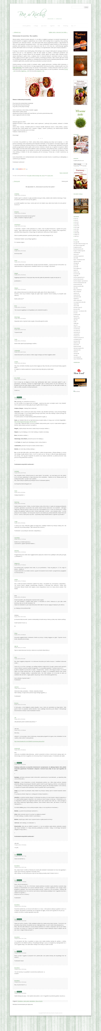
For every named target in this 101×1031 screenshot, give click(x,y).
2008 (76, 234)
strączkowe (76, 332)
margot (16, 249)
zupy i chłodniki (77, 358)
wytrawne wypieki (78, 348)
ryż (74, 321)
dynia (75, 257)
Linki (59, 25)
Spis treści (44, 25)
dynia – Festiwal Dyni (78, 259)
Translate (84, 165)
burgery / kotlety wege (79, 250)
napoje (75, 304)
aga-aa (16, 646)
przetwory (76, 314)
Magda (16, 273)
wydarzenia (76, 346)
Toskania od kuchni (78, 337)
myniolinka (17, 537)
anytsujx (16, 550)
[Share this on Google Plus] (19, 169)
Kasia (15, 260)
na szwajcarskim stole (78, 302)
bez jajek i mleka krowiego (33, 175)
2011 (76, 229)
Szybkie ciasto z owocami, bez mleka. (58, 32)
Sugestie (52, 25)
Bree (15, 306)
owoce (43, 175)
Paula (15, 339)
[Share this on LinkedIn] (17, 169)
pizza (75, 312)
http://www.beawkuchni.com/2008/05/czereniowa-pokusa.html (29, 741)
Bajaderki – (40, 71)
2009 (76, 232)
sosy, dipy (76, 330)
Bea (15, 397)
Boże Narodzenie (77, 249)
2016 (76, 220)
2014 (76, 224)
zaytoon (16, 687)
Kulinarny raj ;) (17, 32)
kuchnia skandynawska (79, 282)
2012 (76, 227)
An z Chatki (17, 378)
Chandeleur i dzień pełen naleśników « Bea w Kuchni (29, 1001)
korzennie (76, 273)
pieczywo (76, 309)
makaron (76, 293)
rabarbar (76, 318)
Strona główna (27, 25)
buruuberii (17, 865)
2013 (76, 225)
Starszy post (16, 181)
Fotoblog (65, 25)
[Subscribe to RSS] (25, 169)
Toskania (76, 335)
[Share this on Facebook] (13, 169)
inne (75, 265)
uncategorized (77, 339)
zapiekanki (76, 350)
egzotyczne (76, 261)
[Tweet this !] (15, 169)
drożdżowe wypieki (78, 256)
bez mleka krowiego (78, 245)
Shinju (15, 633)
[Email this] (27, 169)
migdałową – (25, 71)
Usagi (15, 521)
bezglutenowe (77, 247)
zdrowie (75, 353)
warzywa (76, 341)
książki (75, 275)
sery (75, 325)
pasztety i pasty (77, 307)
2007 (76, 236)
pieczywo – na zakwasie (79, 311)
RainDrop (16, 502)
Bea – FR (73, 25)
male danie (76, 296)
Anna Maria (17, 328)
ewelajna (16, 471)
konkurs (75, 272)
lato (40, 175)
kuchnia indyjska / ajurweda (80, 281)
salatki (75, 323)
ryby (75, 319)
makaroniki (76, 295)
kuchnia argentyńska (78, 277)
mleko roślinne (77, 300)
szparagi (75, 334)
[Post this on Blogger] (23, 169)
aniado (16, 579)
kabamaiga (17, 317)
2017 (76, 218)
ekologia (75, 263)
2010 (76, 231)
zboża (75, 351)
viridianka (16, 194)
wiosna (75, 344)
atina (15, 657)
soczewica (76, 328)
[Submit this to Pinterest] (21, 169)
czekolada (76, 252)
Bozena (16, 703)
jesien (75, 266)
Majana (16, 288)
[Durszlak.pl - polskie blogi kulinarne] (77, 391)
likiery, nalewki (77, 289)
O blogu (36, 25)
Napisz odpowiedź (64, 173)
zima (75, 355)
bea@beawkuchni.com (79, 160)
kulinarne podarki (78, 286)
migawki (75, 298)
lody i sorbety (77, 291)
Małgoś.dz (17, 563)
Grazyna (16, 211)
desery (75, 254)
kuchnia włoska (77, 284)
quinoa (75, 316)
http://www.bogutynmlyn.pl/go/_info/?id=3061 (25, 421)
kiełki (75, 270)
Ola (15, 717)
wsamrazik (17, 748)
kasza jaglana (77, 268)
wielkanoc (76, 343)
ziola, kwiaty (76, 357)
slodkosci (76, 327)
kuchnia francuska (78, 279)
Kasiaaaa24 (17, 224)
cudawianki (17, 350)
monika (16, 361)
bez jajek (76, 242)
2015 (76, 222)
